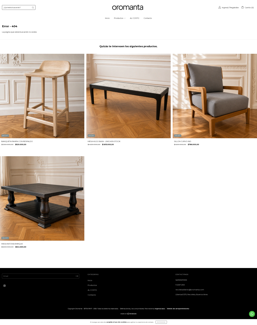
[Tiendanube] (128, 314)
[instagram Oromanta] (4, 286)
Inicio (107, 18)
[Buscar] (33, 7)
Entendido (161, 322)
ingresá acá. (160, 309)
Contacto (148, 18)
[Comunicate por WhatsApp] (252, 314)
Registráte (234, 7)
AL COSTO (134, 18)
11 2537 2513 (180, 285)
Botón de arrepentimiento (178, 309)
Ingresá (225, 7)
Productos (119, 18)
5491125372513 (181, 280)
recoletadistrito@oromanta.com (189, 290)
